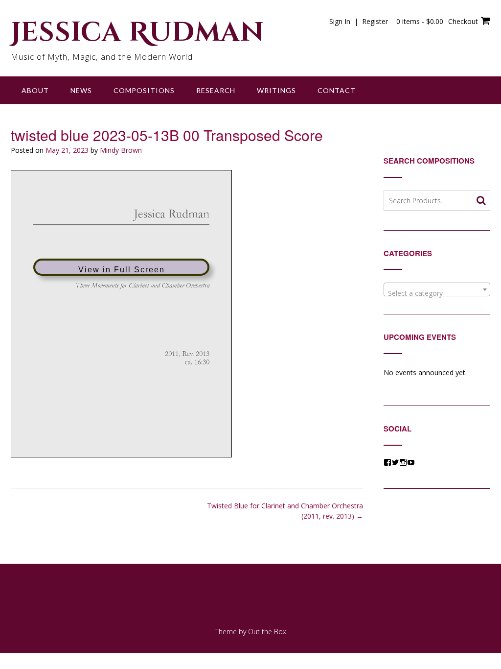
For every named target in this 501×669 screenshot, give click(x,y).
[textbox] (437, 293)
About (35, 90)
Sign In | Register (358, 21)
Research (215, 90)
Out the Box (267, 631)
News (81, 90)
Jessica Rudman (137, 32)
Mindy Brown (121, 150)
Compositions (144, 90)
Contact (337, 90)
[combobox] (437, 289)
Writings (276, 90)
